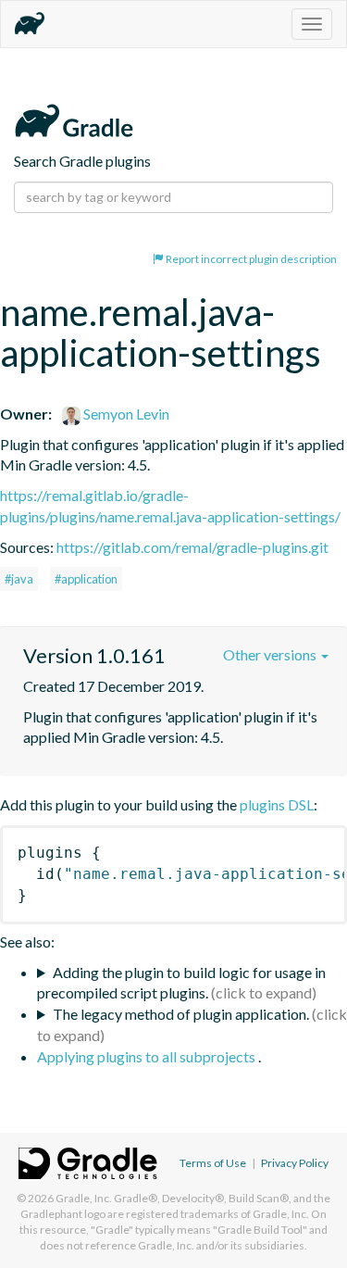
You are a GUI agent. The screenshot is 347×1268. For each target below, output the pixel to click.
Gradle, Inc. (84, 1198)
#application (86, 578)
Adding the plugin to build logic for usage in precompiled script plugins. (181, 982)
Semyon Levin (125, 413)
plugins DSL (277, 804)
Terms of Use (213, 1163)
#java (19, 578)
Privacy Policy (294, 1163)
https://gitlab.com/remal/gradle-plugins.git (192, 547)
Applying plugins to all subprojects (147, 1056)
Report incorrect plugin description (250, 259)
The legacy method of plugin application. (181, 1014)
